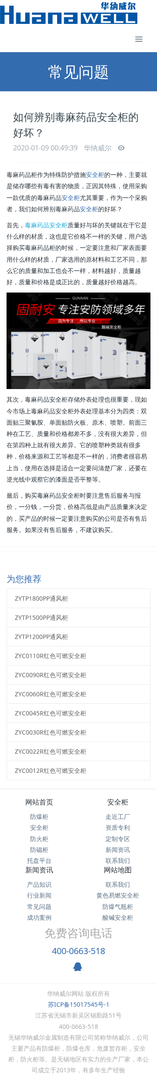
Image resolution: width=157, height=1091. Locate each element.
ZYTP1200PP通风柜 (41, 636)
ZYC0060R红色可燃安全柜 (50, 694)
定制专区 (118, 839)
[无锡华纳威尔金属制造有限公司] (68, 13)
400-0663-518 (78, 951)
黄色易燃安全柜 (117, 895)
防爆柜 (39, 816)
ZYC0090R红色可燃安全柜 (50, 675)
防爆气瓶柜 (117, 906)
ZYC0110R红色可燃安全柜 (50, 656)
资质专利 (118, 827)
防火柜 (39, 839)
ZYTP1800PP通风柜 (41, 598)
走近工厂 (118, 816)
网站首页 (39, 802)
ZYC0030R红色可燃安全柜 (50, 732)
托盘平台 (39, 860)
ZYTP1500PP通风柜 (41, 617)
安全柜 (95, 175)
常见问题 (39, 906)
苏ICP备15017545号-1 (78, 1004)
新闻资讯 (118, 849)
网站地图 (118, 870)
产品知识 (39, 884)
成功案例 (39, 917)
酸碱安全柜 (117, 917)
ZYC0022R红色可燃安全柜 (50, 751)
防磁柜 (39, 849)
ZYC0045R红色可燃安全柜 (50, 713)
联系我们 (118, 860)
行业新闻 (39, 895)
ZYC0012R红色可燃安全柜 (50, 770)
